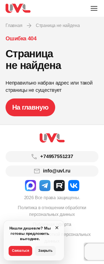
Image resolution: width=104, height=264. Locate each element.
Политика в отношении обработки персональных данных (52, 211)
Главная (14, 25)
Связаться (20, 251)
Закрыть (45, 251)
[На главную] (18, 8)
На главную (30, 107)
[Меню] (94, 8)
